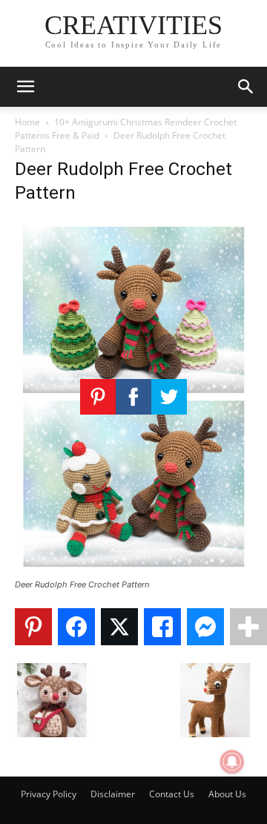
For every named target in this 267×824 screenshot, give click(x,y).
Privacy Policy (48, 794)
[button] (25, 87)
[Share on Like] (162, 626)
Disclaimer (112, 794)
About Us (227, 794)
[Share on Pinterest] (33, 626)
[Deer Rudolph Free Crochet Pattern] (133, 570)
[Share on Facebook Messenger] (205, 626)
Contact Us (171, 794)
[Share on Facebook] (76, 626)
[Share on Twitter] (119, 626)
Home (27, 122)
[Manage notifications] (232, 762)
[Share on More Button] (248, 626)
